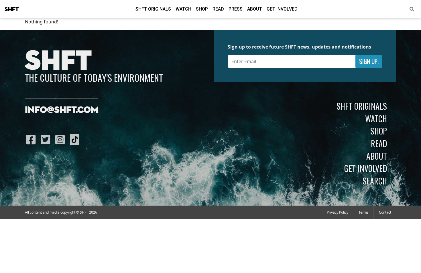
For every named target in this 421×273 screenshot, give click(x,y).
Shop (202, 9)
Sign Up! (369, 61)
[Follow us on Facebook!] (32, 139)
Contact (385, 212)
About (254, 9)
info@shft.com (62, 110)
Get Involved (282, 9)
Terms (364, 212)
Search (375, 181)
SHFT (12, 9)
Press (236, 9)
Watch (183, 9)
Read (218, 9)
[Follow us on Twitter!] (47, 139)
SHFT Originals (153, 9)
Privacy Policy (337, 212)
